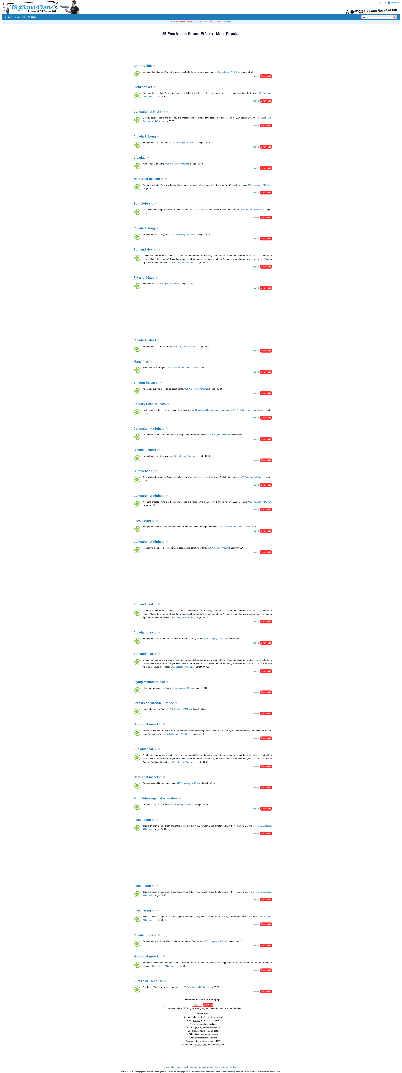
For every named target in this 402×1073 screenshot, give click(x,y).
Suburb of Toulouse (148, 981)
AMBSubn (200, 987)
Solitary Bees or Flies (149, 404)
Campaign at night (148, 428)
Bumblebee (143, 203)
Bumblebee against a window (155, 798)
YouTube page (221, 1067)
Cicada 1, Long (144, 136)
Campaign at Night (149, 111)
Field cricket (142, 87)
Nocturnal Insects (148, 179)
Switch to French (173, 1067)
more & (262, 76)
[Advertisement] (201, 48)
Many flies (141, 361)
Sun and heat (145, 604)
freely (233, 1072)
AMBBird (235, 72)
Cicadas (139, 157)
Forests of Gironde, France (153, 703)
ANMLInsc (147, 96)
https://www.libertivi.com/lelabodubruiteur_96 (215, 410)
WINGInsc (259, 209)
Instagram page (206, 1067)
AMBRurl (156, 121)
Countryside (142, 65)
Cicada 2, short (144, 450)
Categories (20, 17)
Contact (233, 1067)
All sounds (33, 17)
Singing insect (145, 382)
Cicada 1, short (144, 340)
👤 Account (393, 2)
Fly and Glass (143, 277)
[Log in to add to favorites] (154, 66)
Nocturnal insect (147, 724)
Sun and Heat (145, 249)
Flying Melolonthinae (149, 682)
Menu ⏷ (8, 17)
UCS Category (223, 72)
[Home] (201, 7)
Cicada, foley (144, 632)
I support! (227, 22)
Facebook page (190, 1067)
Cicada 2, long (144, 228)
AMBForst (187, 709)
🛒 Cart (382, 2)
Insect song (143, 520)
